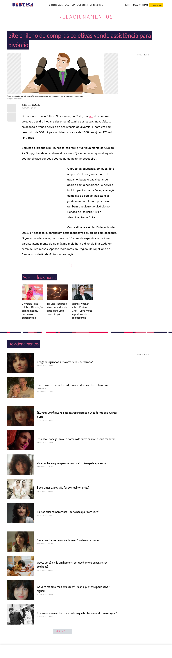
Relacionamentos (86, 16)
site (91, 116)
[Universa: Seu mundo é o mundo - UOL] (22, 5)
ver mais (60, 631)
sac (127, 5)
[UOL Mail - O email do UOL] (133, 5)
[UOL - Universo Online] (35, 5)
